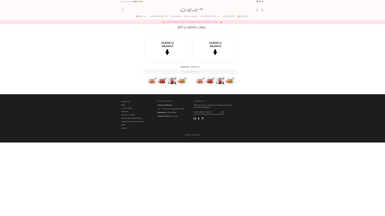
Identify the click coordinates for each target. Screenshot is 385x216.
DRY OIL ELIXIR (191, 16)
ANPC (123, 125)
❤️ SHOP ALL (141, 16)
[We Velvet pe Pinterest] (202, 118)
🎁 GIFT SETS (243, 16)
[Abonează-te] (222, 112)
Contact (124, 128)
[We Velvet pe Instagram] (195, 118)
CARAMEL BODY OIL (159, 16)
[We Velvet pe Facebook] (199, 118)
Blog (123, 105)
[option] (192, 22)
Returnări (124, 111)
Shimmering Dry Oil (210, 16)
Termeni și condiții (128, 115)
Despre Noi (125, 101)
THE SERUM (176, 16)
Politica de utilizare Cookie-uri (132, 121)
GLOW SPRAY (229, 16)
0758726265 (138, 1)
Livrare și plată (126, 108)
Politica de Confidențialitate (131, 118)
